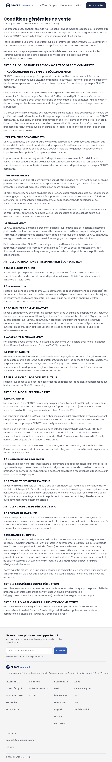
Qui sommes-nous (38, 688)
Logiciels (58, 709)
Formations (60, 702)
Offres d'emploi (48, 5)
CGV (76, 702)
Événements (60, 695)
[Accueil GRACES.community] (19, 5)
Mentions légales (82, 688)
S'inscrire (60, 651)
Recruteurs (66, 5)
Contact (33, 695)
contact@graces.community (21, 740)
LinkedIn (10, 747)
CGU (76, 695)
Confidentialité (81, 709)
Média (79, 5)
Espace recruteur (14, 695)
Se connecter (96, 5)
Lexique (58, 716)
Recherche (11, 702)
